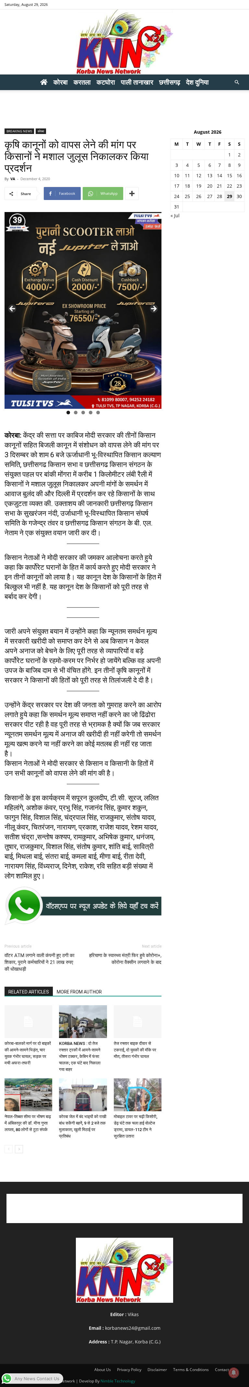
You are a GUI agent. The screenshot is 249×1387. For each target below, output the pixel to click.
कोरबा (60, 82)
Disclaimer (157, 1369)
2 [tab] (75, 412)
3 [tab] (83, 412)
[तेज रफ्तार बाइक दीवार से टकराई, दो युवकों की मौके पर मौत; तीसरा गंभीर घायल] (137, 1021)
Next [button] (153, 309)
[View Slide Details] (83, 906)
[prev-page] (9, 1149)
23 (239, 186)
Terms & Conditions (191, 1369)
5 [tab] (98, 412)
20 (209, 186)
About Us (102, 1369)
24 (176, 196)
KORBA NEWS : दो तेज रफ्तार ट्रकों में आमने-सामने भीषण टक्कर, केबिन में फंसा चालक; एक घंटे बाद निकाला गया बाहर (80, 1056)
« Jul (175, 215)
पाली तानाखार (137, 82)
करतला (82, 82)
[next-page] (19, 1149)
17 (176, 186)
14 (219, 175)
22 (229, 186)
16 (239, 175)
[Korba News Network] (124, 41)
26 (198, 196)
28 (219, 196)
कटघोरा (106, 82)
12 (198, 175)
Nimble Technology (118, 1381)
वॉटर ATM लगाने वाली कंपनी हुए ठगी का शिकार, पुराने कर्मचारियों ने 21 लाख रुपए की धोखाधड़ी (39, 962)
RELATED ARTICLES (28, 991)
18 (187, 186)
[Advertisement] (124, 104)
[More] (132, 193)
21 (219, 186)
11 (187, 175)
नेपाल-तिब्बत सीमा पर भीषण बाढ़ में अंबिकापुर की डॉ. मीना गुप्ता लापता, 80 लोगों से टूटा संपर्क (28, 1123)
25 (187, 196)
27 (209, 196)
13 (209, 175)
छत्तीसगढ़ (169, 82)
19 (198, 186)
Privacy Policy (129, 1369)
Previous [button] (13, 309)
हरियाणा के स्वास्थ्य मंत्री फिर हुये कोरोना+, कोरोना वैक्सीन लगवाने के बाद (125, 959)
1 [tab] (68, 412)
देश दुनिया (197, 82)
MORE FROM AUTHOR (79, 991)
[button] (236, 82)
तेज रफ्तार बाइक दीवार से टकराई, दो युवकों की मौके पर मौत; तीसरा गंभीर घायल (135, 1050)
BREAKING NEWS (19, 131)
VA (12, 178)
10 (176, 175)
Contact (222, 1369)
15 (229, 175)
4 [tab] (90, 412)
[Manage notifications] (234, 1372)
